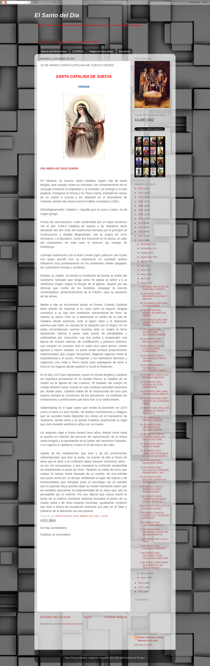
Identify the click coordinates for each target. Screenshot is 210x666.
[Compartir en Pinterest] (54, 520)
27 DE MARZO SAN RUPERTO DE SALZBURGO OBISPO (153, 332)
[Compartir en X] (48, 520)
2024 (141, 197)
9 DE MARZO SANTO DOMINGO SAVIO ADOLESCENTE (151, 489)
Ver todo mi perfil (143, 645)
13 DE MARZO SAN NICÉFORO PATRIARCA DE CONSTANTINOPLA (154, 453)
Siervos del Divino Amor (54, 51)
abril (143, 278)
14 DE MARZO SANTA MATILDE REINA (151, 445)
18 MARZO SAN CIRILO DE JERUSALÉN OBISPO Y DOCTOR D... (154, 410)
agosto (144, 261)
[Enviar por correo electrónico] (41, 520)
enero (144, 577)
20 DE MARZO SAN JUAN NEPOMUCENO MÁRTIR (154, 392)
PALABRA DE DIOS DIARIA (59, 168)
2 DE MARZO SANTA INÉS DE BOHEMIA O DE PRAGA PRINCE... (154, 565)
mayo (144, 274)
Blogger (141, 657)
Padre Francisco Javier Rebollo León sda (150, 639)
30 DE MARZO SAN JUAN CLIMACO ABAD (153, 304)
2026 (141, 188)
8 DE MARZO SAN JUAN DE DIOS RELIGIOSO (155, 507)
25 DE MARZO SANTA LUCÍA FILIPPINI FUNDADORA (151, 349)
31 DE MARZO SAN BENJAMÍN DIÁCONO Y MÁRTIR (154, 296)
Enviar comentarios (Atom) (69, 624)
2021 (141, 210)
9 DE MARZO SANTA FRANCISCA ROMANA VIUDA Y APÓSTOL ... (153, 499)
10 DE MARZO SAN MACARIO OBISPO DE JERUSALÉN (153, 479)
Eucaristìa (124, 51)
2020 (141, 214)
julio (143, 265)
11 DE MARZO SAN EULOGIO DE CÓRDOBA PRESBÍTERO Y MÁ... (154, 470)
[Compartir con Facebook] (51, 520)
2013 (141, 583)
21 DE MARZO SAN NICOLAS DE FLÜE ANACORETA (151, 384)
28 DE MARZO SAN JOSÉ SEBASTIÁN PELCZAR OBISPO (153, 322)
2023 (141, 201)
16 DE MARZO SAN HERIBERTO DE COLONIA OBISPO (151, 427)
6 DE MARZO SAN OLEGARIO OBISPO (152, 523)
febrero (145, 573)
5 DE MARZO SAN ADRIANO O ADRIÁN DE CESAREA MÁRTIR (154, 532)
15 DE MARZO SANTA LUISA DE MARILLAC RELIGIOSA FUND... (152, 437)
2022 (141, 206)
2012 (141, 587)
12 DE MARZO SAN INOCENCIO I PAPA (151, 461)
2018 (141, 223)
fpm (112, 657)
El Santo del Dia (56, 15)
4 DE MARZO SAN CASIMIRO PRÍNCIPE (152, 547)
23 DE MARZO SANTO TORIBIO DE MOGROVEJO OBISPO (153, 368)
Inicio (87, 617)
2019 (141, 218)
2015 (141, 236)
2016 (141, 231)
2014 (141, 240)
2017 (141, 227)
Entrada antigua (116, 617)
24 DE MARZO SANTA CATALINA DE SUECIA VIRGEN (153, 358)
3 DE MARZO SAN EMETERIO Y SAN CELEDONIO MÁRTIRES (154, 555)
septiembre (147, 257)
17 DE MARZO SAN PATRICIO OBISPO (151, 418)
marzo (144, 283)
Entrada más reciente (55, 617)
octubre (145, 253)
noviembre (146, 248)
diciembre (146, 244)
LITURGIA (78, 51)
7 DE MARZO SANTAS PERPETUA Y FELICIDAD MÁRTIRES (154, 515)
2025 (141, 193)
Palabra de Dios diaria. (101, 51)
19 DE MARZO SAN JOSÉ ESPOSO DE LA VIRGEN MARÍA (154, 401)
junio (143, 270)
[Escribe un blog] (45, 520)
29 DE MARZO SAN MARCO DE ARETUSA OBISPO (153, 313)
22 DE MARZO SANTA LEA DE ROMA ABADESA (154, 376)
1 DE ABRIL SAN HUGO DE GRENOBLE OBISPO (154, 288)
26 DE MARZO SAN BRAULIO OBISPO (151, 340)
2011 (141, 591)
